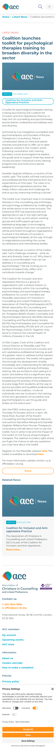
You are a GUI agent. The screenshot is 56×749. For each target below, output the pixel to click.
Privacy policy (10, 681)
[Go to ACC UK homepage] (10, 6)
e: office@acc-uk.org (14, 607)
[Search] (40, 7)
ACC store (8, 644)
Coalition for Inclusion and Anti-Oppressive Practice (24, 101)
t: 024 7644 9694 (12, 604)
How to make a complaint (17, 667)
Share (28, 470)
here (44, 451)
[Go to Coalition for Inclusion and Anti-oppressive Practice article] (28, 501)
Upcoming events (13, 639)
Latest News (19, 17)
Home (5, 17)
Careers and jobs (12, 663)
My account (9, 635)
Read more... (13, 549)
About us (7, 658)
